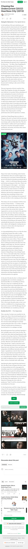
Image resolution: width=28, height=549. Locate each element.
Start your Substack (10, 542)
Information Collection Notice (18, 528)
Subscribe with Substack (15, 523)
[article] (14, 490)
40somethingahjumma (9, 14)
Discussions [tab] (11, 481)
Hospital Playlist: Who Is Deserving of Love (8, 486)
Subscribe (20, 2)
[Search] (25, 481)
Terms (23, 538)
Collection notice (14, 539)
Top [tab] (2, 481)
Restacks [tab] (10, 464)
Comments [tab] (4, 464)
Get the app (20, 542)
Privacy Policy (15, 529)
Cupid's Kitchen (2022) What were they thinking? (9, 497)
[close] (24, 502)
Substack (7, 546)
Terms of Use (21, 526)
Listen (25, 14)
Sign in (25, 2)
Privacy (19, 538)
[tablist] (7, 464)
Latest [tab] (6, 481)
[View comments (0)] (7, 18)
